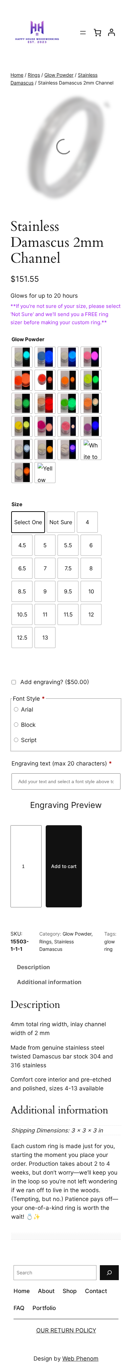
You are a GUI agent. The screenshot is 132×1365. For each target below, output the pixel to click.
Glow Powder (58, 75)
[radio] (22, 357)
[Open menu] (83, 33)
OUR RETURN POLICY (66, 1330)
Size (17, 504)
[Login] (111, 32)
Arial (26, 709)
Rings (34, 75)
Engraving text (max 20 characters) (62, 763)
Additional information (49, 982)
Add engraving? (54, 682)
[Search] (109, 1272)
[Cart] (97, 32)
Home (16, 75)
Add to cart (63, 866)
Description (33, 967)
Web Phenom (80, 1358)
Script (28, 740)
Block (27, 724)
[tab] (66, 967)
